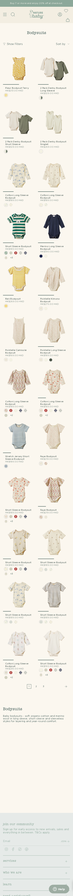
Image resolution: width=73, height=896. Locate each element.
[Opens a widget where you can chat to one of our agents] (59, 889)
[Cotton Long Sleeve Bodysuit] (19, 176)
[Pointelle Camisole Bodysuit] (19, 331)
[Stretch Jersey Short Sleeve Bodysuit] (19, 437)
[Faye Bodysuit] (54, 437)
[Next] (58, 686)
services (9, 861)
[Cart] (68, 20)
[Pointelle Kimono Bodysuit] (54, 279)
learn (7, 884)
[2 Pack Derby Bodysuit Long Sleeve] (54, 68)
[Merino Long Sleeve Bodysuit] (54, 227)
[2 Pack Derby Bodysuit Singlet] (54, 122)
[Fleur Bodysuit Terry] (19, 68)
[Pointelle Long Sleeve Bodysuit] (54, 331)
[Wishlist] (66, 10)
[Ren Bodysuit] (19, 279)
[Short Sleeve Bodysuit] (19, 227)
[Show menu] (5, 14)
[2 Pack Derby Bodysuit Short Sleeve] (19, 122)
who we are (12, 872)
